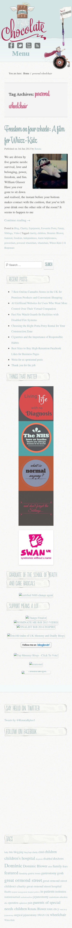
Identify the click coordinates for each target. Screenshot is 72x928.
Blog (16, 228)
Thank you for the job (23, 365)
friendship (23, 873)
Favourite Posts (48, 228)
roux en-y (53, 909)
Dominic (13, 865)
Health (7, 891)
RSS (37, 45)
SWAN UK (43, 915)
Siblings (8, 233)
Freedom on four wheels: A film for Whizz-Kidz (34, 134)
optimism (23, 902)
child (41, 852)
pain (30, 902)
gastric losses (34, 873)
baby (6, 852)
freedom (18, 238)
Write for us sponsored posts (27, 359)
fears (65, 866)
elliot (50, 866)
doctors (58, 858)
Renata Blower (37, 909)
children (42, 233)
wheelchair (43, 242)
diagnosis (39, 859)
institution (60, 891)
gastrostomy (48, 873)
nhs (5, 902)
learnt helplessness (47, 238)
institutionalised (12, 897)
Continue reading (17, 220)
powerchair (9, 242)
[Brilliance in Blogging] (36, 618)
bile (11, 852)
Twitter (20, 45)
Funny (61, 228)
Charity (23, 228)
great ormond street (23, 880)
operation (13, 902)
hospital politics (34, 892)
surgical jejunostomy (25, 915)
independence (30, 238)
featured (8, 238)
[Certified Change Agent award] (36, 595)
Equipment (34, 228)
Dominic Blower (55, 233)
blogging (18, 852)
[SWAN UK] (36, 564)
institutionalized (27, 897)
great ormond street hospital (44, 886)
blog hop (27, 852)
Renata (38, 148)
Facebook (12, 45)
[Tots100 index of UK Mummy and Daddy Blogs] (36, 635)
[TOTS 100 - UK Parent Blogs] (36, 671)
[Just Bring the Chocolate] (24, 22)
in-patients (47, 891)
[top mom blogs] (36, 655)
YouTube (29, 45)
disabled (47, 858)
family (57, 866)
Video (17, 233)
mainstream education (58, 897)
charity (33, 233)
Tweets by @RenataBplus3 (19, 720)
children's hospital (19, 858)
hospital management (19, 892)
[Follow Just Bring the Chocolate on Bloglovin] (36, 646)
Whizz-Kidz (55, 242)
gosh (60, 873)
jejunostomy (41, 897)
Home (26, 73)
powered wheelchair (26, 242)
